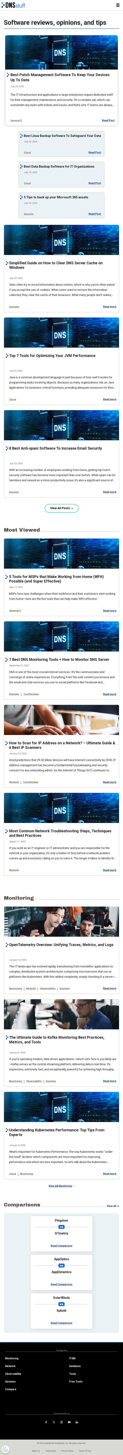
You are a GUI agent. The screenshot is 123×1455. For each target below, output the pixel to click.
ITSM (72, 1358)
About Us (36, 1451)
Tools (72, 1373)
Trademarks (50, 1451)
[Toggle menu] (118, 5)
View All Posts (60, 508)
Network (14, 782)
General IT (16, 120)
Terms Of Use (85, 1451)
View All (111, 1206)
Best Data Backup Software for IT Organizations (59, 166)
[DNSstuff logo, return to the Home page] (13, 5)
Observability (47, 988)
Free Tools (75, 1381)
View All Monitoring (60, 1185)
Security (29, 214)
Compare (10, 1389)
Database (75, 1366)
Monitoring (15, 988)
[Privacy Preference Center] (5, 1449)
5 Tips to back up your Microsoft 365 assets (56, 197)
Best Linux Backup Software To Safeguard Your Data (62, 136)
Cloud (27, 152)
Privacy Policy (67, 1451)
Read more (109, 306)
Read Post (108, 120)
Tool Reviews (31, 694)
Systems (14, 307)
